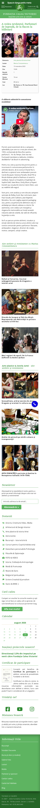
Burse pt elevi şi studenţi (11, 755)
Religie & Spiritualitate (15, 575)
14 (25, 632)
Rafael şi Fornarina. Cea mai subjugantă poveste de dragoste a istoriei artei (16, 281)
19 (15, 635)
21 (25, 635)
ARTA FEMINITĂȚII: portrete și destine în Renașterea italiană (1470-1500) (19, 474)
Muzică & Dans (12, 571)
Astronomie (11, 536)
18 (9, 635)
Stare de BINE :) (12, 584)
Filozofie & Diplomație (15, 553)
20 (20, 635)
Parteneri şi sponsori (9, 774)
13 (20, 632)
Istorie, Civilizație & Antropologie (19, 562)
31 (4, 641)
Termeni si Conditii (9, 796)
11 (9, 632)
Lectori (4, 764)
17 (4, 635)
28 (25, 638)
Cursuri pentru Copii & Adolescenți (20, 544)
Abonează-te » (11, 507)
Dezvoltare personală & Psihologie (20, 549)
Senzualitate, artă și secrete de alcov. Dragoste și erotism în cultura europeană (20, 402)
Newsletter (8, 7)
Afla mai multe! (12, 609)
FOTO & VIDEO (12, 558)
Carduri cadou (7, 778)
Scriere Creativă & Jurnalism (17, 579)
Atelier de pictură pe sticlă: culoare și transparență (18, 438)
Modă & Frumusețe (14, 566)
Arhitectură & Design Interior (18, 527)
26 (15, 638)
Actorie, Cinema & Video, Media (19, 523)
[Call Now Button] (35, 404)
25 (9, 638)
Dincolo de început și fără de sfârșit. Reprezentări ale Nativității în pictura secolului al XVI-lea (19, 319)
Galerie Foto (6, 760)
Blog (3, 788)
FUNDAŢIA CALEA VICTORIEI (19, 14)
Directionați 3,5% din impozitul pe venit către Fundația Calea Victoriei (19, 655)
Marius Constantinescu (21, 63)
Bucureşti (5, 746)
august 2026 (20, 622)
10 (4, 632)
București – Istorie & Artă (16, 540)
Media (4, 769)
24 (4, 638)
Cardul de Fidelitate (9, 783)
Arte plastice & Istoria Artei (22, 60)
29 (30, 638)
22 (30, 635)
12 (15, 632)
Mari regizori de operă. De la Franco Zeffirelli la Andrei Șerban (17, 356)
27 (20, 638)
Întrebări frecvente (9, 750)
